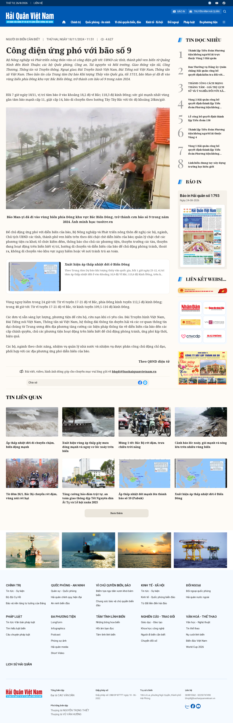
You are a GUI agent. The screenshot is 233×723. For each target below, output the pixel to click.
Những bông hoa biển (108, 622)
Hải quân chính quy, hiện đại (66, 597)
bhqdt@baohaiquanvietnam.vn (134, 371)
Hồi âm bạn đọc (105, 628)
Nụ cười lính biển (195, 634)
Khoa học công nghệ (152, 628)
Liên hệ (38, 3)
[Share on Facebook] (140, 383)
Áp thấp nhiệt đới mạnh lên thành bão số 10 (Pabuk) (142, 496)
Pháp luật (189, 22)
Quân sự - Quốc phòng (63, 591)
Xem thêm (116, 513)
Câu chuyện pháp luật (18, 634)
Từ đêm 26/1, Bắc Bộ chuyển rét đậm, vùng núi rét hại (31, 496)
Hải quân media (59, 646)
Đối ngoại (173, 22)
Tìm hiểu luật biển (16, 628)
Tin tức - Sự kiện (15, 591)
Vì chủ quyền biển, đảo (128, 22)
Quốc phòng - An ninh (97, 22)
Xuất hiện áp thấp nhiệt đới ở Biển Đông (199, 496)
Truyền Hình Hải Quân (207, 11)
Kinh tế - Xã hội (154, 22)
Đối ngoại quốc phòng (198, 591)
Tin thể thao (193, 628)
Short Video (57, 653)
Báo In (181, 11)
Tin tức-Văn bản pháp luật (20, 622)
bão (152, 326)
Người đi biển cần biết (23, 39)
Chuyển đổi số (149, 640)
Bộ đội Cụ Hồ (13, 597)
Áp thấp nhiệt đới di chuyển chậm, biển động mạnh (30, 445)
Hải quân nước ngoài (197, 597)
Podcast (55, 634)
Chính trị (76, 22)
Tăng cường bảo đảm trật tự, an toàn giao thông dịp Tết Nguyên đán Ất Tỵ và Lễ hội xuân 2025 (87, 498)
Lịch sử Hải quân (19, 664)
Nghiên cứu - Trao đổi (158, 616)
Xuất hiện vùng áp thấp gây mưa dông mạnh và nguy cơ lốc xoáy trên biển (88, 447)
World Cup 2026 (195, 646)
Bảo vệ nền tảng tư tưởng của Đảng (26, 603)
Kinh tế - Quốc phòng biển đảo (158, 597)
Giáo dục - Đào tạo (151, 622)
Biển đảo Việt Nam (196, 640)
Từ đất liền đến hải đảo (154, 603)
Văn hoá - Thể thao (201, 616)
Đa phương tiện (208, 22)
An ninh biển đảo (60, 603)
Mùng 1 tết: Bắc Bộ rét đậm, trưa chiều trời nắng (141, 445)
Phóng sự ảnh (59, 640)
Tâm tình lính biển (110, 616)
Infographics (58, 628)
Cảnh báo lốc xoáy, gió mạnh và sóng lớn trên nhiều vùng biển (201, 445)
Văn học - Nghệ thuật (198, 622)
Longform (56, 622)
